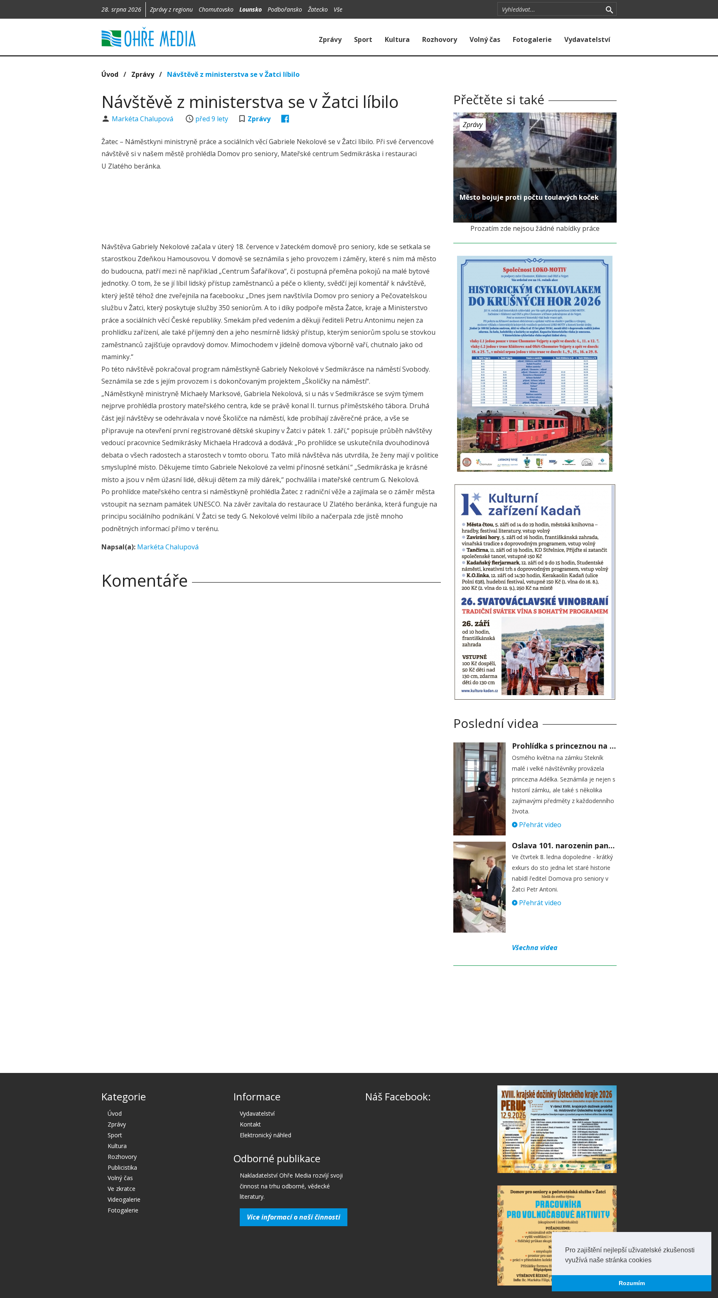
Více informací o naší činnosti (293, 1217)
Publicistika (122, 1167)
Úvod (109, 74)
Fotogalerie (532, 39)
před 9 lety (211, 118)
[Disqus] (271, 712)
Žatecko (318, 9)
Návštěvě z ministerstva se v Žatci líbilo (233, 74)
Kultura (397, 39)
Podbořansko (285, 9)
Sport (363, 39)
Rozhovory (439, 39)
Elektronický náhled (265, 1135)
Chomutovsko (216, 9)
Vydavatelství (587, 39)
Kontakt (250, 1124)
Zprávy (330, 39)
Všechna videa (535, 947)
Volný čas (485, 39)
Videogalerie (124, 1199)
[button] (654, 1260)
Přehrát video (539, 824)
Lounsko (250, 9)
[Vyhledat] (609, 9)
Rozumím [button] (632, 1283)
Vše (338, 9)
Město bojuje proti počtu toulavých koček (529, 197)
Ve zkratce (121, 1189)
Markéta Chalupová (143, 118)
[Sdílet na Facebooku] (285, 118)
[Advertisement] (271, 207)
